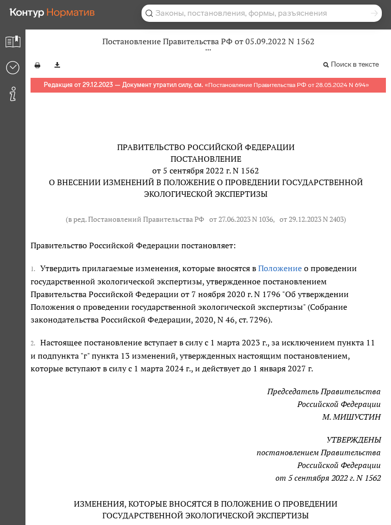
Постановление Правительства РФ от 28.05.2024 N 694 (287, 85)
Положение (280, 268)
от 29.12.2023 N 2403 (312, 219)
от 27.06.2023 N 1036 (241, 219)
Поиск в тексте (355, 64)
